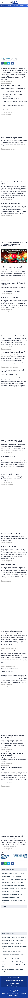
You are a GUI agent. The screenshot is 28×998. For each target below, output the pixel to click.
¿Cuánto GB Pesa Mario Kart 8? (10, 959)
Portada (3, 5)
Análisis (21, 5)
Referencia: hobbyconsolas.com (7, 149)
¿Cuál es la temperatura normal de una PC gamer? (13, 970)
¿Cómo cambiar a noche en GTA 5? (11, 876)
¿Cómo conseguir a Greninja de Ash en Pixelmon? (12, 955)
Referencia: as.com (5, 544)
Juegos (16, 5)
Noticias (9, 5)
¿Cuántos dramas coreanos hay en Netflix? (14, 888)
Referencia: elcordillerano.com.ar (8, 666)
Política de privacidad (14, 977)
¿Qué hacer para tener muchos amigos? (13, 873)
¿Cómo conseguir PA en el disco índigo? (13, 962)
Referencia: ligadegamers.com (7, 390)
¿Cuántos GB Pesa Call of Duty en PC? (12, 943)
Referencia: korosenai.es (6, 114)
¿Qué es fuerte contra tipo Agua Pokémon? (14, 879)
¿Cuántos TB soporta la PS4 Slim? (11, 951)
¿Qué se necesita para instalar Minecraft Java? (13, 965)
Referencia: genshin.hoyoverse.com (8, 648)
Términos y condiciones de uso (14, 980)
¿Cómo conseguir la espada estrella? (12, 894)
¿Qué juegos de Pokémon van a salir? (12, 882)
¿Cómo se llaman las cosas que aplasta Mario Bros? (14, 947)
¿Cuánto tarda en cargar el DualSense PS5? (14, 937)
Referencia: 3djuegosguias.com (7, 311)
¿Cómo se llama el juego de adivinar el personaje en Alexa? (19, 856)
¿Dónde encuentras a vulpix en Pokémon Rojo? (13, 901)
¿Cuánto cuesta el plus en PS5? (10, 891)
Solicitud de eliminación (7, 81)
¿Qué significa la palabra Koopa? (11, 897)
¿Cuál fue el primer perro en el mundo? (13, 940)
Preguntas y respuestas (14, 986)
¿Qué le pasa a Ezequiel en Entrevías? (5, 857)
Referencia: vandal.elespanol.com (8, 217)
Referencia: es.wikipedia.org (7, 484)
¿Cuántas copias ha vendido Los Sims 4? (13, 885)
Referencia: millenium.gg (6, 83)
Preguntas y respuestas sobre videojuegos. (12, 57)
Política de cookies (14, 983)
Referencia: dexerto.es (6, 200)
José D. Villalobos (6, 58)
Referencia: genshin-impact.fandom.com (9, 367)
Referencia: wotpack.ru (5, 280)
